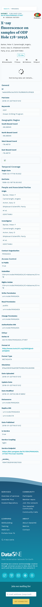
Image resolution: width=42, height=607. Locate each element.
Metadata (15, 9)
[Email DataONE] (18, 575)
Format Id (6, 345)
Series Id (5, 337)
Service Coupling (8, 440)
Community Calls (30, 512)
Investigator (7, 221)
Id (2, 89)
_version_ (5, 459)
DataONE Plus (7, 499)
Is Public (5, 263)
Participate (27, 496)
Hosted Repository (9, 503)
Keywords (6, 106)
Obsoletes (6, 365)
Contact (26, 530)
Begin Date (6, 171)
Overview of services (10, 496)
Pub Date (5, 98)
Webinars (5, 530)
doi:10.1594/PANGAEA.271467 (12, 15)
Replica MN (6, 408)
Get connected (20, 601)
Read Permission (8, 302)
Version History (12, 17)
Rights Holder (7, 282)
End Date (5, 179)
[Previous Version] (4, 17)
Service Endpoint (9, 448)
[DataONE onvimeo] (11, 575)
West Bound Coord (9, 141)
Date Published (8, 422)
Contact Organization (10, 251)
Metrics (26, 526)
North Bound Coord (9, 133)
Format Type (7, 356)
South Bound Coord (9, 124)
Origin (4, 191)
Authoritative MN (9, 325)
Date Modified (7, 391)
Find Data (9, 540)
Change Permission (9, 316)
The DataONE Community (28, 507)
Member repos (29, 499)
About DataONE (30, 523)
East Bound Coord (9, 150)
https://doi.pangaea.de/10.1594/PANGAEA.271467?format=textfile (20, 452)
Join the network (30, 503)
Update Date (7, 382)
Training (4, 526)
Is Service (6, 431)
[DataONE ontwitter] (5, 575)
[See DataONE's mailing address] (32, 575)
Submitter (6, 271)
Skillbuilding (6, 523)
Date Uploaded (8, 374)
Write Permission (9, 293)
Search (6, 9)
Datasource (6, 399)
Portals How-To (8, 533)
